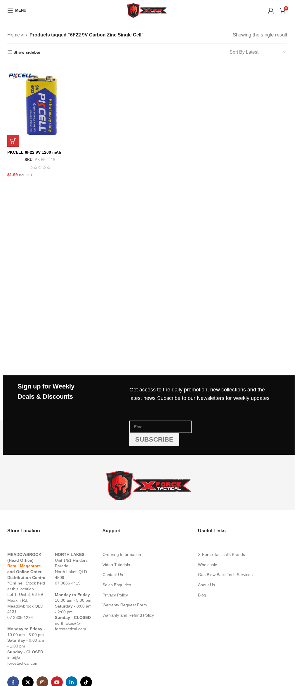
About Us (206, 584)
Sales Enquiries (116, 584)
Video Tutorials (116, 564)
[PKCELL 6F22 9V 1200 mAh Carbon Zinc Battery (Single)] (40, 104)
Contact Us (112, 574)
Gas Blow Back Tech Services (225, 574)
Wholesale (207, 564)
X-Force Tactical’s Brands (221, 554)
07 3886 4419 (68, 583)
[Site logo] (147, 10)
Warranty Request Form (124, 605)
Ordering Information (121, 554)
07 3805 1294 (20, 617)
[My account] (271, 10)
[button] (13, 141)
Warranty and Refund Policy (128, 615)
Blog (202, 595)
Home (14, 34)
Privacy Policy (115, 595)
